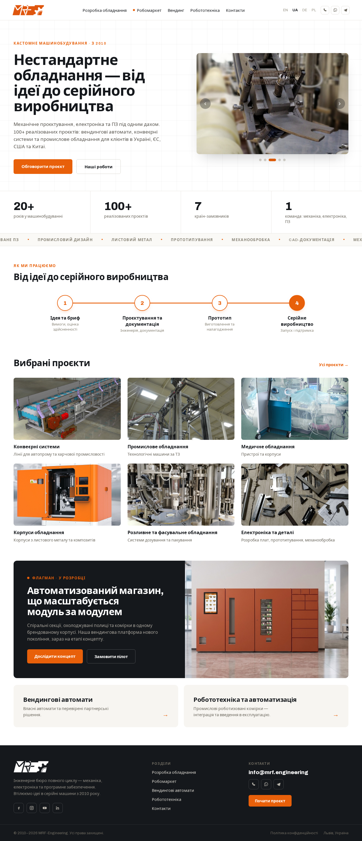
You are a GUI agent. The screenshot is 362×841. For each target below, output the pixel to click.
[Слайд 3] (272, 160)
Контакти (235, 10)
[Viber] (325, 10)
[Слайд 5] (284, 160)
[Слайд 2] (265, 160)
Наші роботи (99, 167)
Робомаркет (149, 10)
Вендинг (176, 10)
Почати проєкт (270, 801)
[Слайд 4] (279, 160)
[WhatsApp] (335, 10)
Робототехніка (205, 10)
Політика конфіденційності (294, 833)
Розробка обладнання (105, 10)
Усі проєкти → (333, 364)
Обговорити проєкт (42, 166)
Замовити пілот (111, 656)
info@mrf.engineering (278, 772)
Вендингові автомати (173, 790)
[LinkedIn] (58, 808)
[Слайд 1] (260, 160)
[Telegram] (345, 10)
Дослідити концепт (55, 656)
